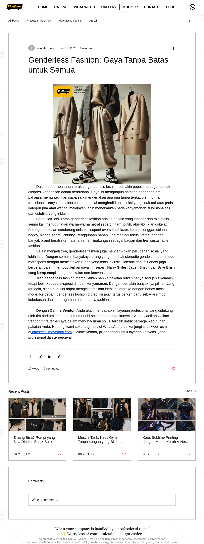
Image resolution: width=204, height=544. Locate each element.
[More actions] (173, 48)
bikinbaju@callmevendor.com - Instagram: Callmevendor (130, 538)
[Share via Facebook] (30, 356)
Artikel (93, 20)
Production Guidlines (39, 20)
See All (191, 390)
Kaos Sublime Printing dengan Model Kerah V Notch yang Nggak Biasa (166, 440)
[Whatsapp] (192, 6)
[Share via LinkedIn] (50, 356)
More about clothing (70, 20)
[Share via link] (59, 356)
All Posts (13, 20)
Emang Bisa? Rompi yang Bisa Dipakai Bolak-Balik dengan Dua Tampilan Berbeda (34, 440)
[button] (61, 7)
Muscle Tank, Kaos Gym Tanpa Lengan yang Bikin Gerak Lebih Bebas (98, 440)
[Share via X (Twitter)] (40, 356)
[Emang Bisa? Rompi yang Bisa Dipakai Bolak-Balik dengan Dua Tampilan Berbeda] (37, 414)
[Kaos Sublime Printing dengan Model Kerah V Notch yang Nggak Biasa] (166, 414)
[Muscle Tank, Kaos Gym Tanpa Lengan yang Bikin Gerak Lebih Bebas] (102, 414)
